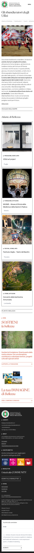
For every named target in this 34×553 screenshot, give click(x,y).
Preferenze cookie (7, 512)
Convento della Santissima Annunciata (13, 298)
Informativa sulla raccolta (10, 515)
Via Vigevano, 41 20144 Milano (9, 429)
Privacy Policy (6, 508)
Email (4, 527)
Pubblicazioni (18, 21)
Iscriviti (5, 548)
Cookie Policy (6, 510)
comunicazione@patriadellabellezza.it (11, 425)
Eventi (25, 21)
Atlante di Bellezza (7, 21)
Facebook (4, 489)
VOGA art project (9, 159)
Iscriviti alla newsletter (10, 479)
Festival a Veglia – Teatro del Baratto (16, 252)
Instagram (5, 486)
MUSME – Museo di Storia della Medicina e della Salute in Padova (15, 206)
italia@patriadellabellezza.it (8, 423)
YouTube (4, 491)
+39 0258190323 (6, 427)
